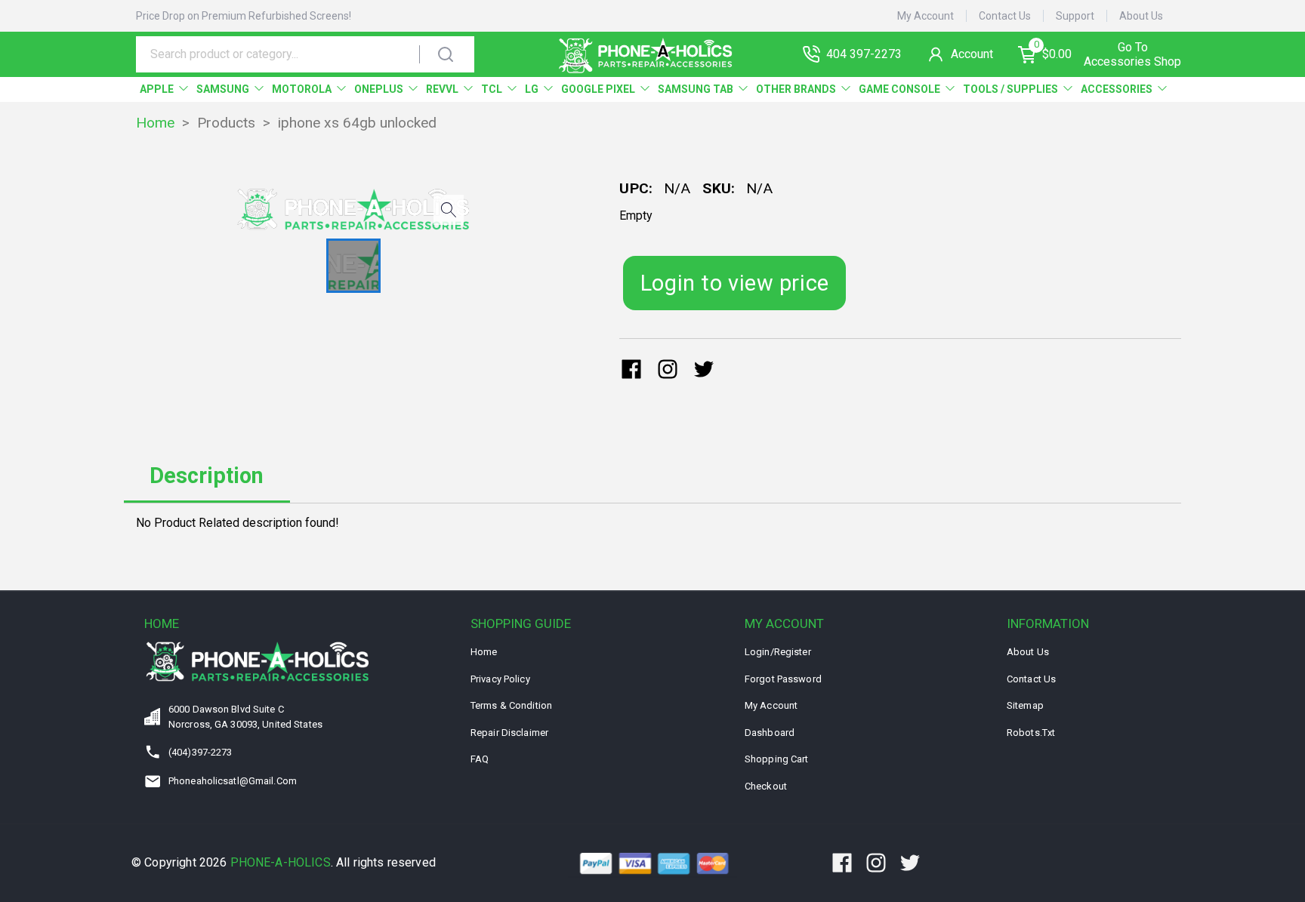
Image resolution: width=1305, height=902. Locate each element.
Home (155, 122)
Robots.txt (1031, 732)
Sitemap (1025, 705)
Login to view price (734, 283)
